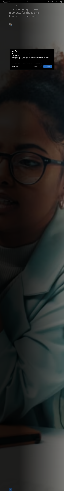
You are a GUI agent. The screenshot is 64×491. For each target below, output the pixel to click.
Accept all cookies (47, 66)
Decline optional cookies (37, 66)
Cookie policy (39, 63)
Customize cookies (15, 66)
